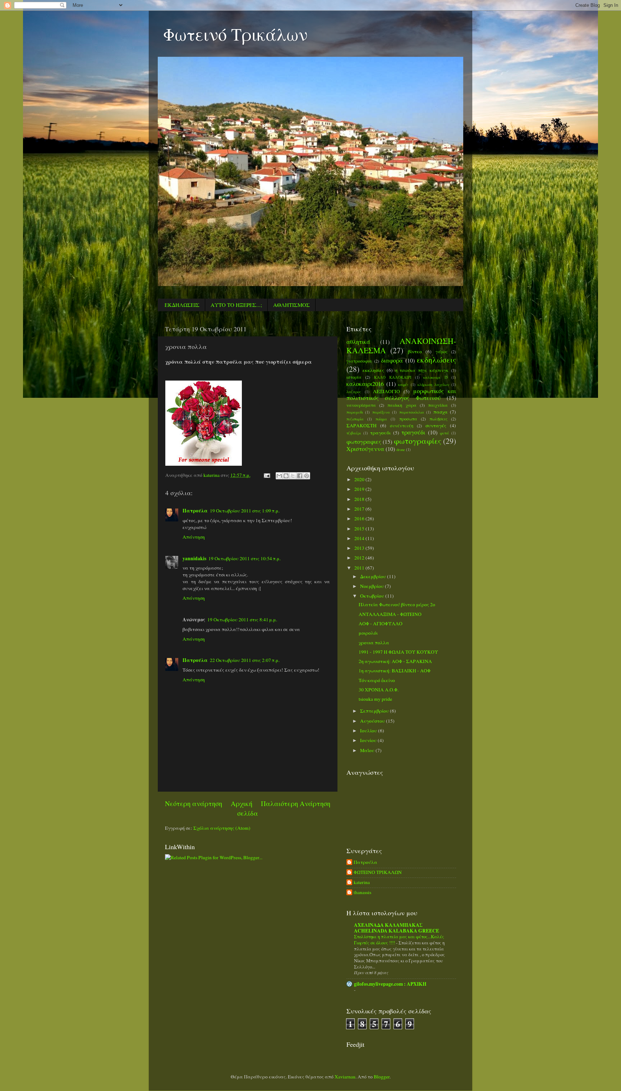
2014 (359, 538)
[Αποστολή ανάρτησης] (266, 475)
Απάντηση (194, 537)
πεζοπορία (355, 419)
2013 (359, 548)
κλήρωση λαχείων (433, 384)
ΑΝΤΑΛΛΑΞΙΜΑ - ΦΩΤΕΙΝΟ (390, 614)
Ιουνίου (369, 740)
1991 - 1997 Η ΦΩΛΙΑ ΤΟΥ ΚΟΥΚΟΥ (398, 652)
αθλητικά (358, 342)
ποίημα (381, 419)
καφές (403, 384)
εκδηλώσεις (436, 359)
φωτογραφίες (417, 441)
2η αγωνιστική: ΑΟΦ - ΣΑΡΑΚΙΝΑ (395, 661)
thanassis (362, 892)
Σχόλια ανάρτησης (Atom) (221, 828)
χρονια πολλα (374, 642)
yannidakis (194, 558)
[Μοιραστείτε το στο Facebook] (299, 475)
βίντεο (415, 351)
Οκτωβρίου (372, 596)
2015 (359, 528)
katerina (362, 882)
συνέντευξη (401, 425)
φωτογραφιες (363, 442)
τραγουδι (380, 432)
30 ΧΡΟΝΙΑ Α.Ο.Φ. (379, 689)
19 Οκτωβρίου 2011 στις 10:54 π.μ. (244, 558)
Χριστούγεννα (365, 449)
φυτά (444, 433)
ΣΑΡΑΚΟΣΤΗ (361, 425)
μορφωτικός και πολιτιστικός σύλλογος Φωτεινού (401, 394)
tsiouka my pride (375, 699)
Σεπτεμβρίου (375, 711)
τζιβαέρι (353, 433)
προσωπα (408, 419)
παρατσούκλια (411, 412)
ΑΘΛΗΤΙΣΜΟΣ (291, 304)
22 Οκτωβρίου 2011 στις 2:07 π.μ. (245, 660)
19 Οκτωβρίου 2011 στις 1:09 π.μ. (245, 510)
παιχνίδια (438, 405)
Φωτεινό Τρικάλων (235, 33)
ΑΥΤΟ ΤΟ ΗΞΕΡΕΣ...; (236, 304)
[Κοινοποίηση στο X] (292, 475)
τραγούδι (413, 432)
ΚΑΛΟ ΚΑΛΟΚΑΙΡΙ (392, 377)
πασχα (440, 412)
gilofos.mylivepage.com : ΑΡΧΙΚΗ (390, 984)
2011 (359, 568)
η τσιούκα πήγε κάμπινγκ (422, 370)
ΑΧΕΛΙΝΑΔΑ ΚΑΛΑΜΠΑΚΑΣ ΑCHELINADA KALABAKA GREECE (396, 927)
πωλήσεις (438, 419)
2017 (359, 509)
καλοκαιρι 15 (435, 377)
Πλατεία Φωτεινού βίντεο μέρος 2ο (397, 604)
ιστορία (354, 377)
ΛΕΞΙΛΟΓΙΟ (386, 391)
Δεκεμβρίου (373, 576)
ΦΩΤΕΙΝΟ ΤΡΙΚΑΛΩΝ (378, 872)
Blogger (382, 1076)
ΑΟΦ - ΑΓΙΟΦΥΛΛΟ (380, 623)
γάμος (441, 351)
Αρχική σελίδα (244, 808)
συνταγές (436, 425)
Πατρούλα (195, 510)
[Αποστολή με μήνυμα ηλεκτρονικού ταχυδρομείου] (279, 475)
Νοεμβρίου (372, 586)
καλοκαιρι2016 (365, 384)
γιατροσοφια (359, 361)
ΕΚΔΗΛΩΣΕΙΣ (182, 304)
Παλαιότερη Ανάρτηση (295, 803)
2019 (359, 489)
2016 (359, 518)
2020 (359, 479)
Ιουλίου (369, 730)
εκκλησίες (373, 370)
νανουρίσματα (361, 405)
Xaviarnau (345, 1076)
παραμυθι (354, 412)
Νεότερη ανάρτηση (193, 803)
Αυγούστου (373, 721)
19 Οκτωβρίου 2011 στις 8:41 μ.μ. (242, 619)
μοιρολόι (368, 633)
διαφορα (392, 360)
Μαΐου (368, 750)
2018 (359, 499)
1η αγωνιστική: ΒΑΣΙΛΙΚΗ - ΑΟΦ (395, 670)
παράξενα (381, 412)
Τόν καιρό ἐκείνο (377, 680)
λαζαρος (353, 391)
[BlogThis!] (286, 475)
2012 (359, 557)
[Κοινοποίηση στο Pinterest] (306, 475)
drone (400, 449)
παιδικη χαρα (401, 405)
